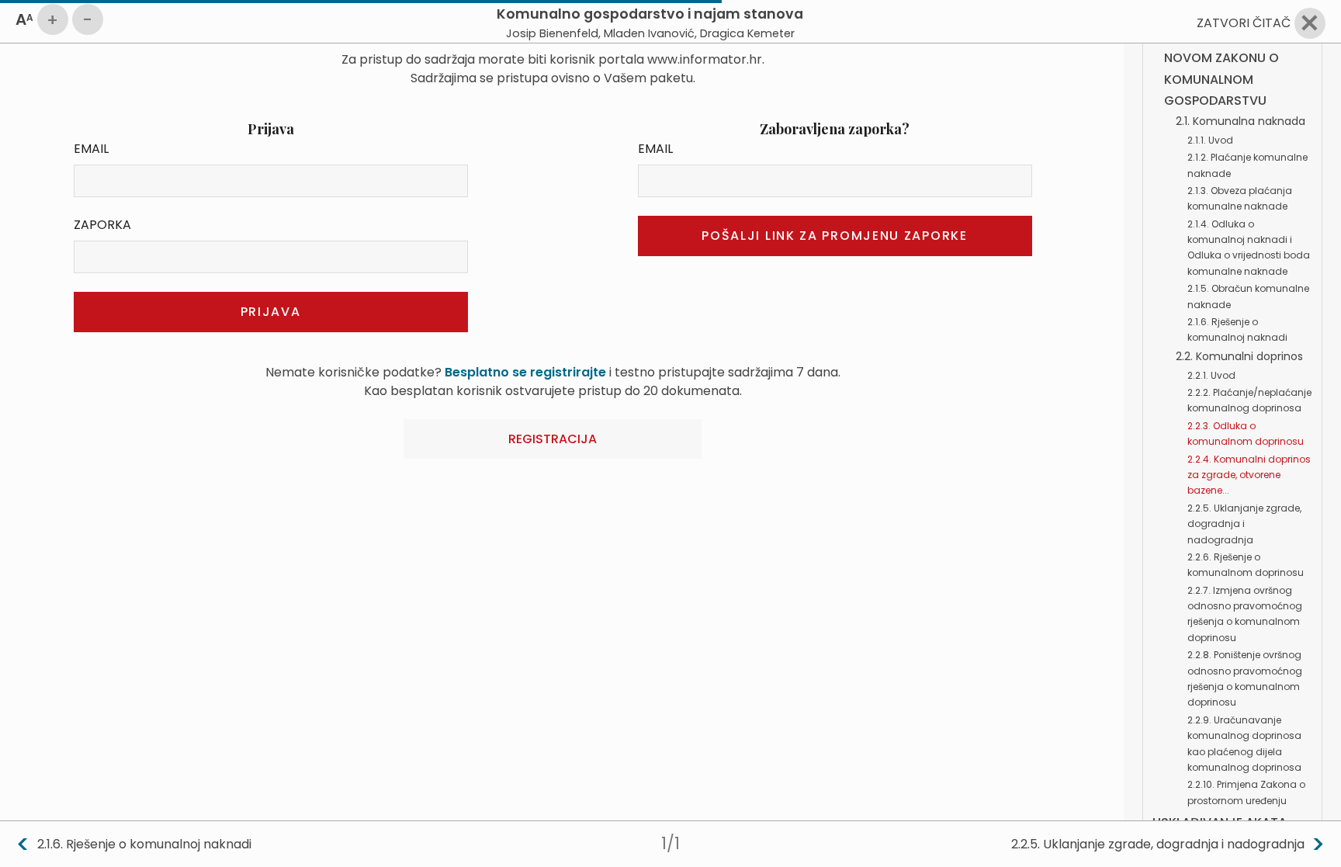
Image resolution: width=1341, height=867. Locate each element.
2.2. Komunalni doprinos (1239, 356)
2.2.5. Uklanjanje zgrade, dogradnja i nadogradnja (1244, 523)
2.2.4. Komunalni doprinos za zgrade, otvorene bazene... (1249, 475)
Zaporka (102, 225)
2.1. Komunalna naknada (1240, 121)
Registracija (552, 439)
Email (91, 149)
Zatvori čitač (1244, 23)
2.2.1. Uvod (1211, 375)
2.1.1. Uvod (1210, 140)
